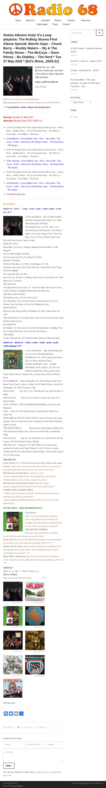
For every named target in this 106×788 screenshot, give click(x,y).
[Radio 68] (53, 9)
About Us (30, 20)
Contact (66, 24)
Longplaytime (41, 727)
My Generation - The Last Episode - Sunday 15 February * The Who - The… (85, 83)
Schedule (45, 20)
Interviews (85, 20)
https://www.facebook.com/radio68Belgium (21, 99)
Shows (57, 20)
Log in (75, 117)
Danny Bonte (18, 786)
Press (55, 24)
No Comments (25, 727)
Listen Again (42, 24)
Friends (70, 20)
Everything (85, 783)
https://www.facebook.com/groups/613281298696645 (38, 102)
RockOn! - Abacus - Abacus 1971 (86, 61)
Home (18, 20)
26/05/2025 (10, 727)
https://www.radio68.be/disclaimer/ (17, 577)
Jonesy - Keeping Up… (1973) (84, 70)
